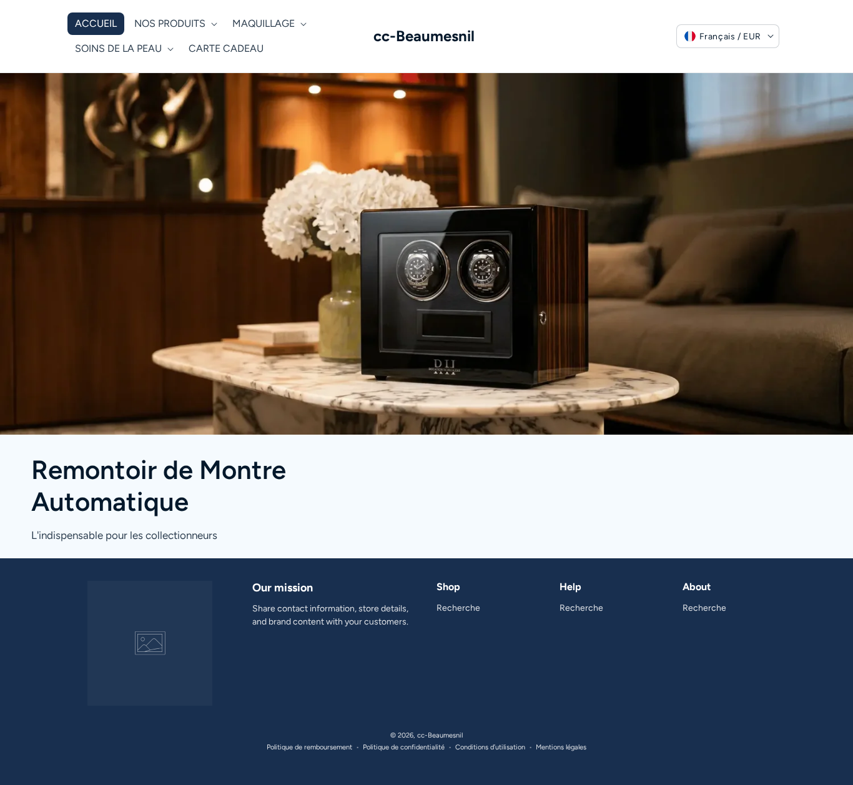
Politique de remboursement (309, 747)
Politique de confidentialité (404, 747)
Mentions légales (561, 747)
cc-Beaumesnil (440, 735)
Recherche (458, 608)
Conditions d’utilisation (490, 747)
